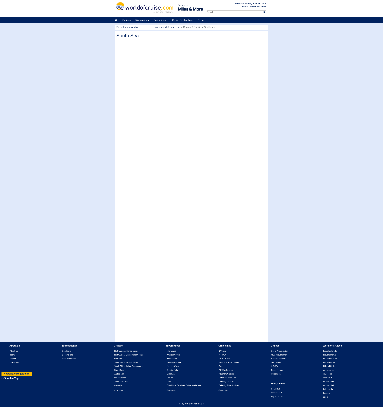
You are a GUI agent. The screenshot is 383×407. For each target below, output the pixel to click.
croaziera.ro (328, 370)
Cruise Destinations (182, 20)
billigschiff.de (329, 366)
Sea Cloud (275, 389)
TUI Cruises (276, 362)
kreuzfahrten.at (329, 355)
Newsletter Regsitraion (16, 373)
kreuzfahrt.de (329, 362)
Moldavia (170, 374)
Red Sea (118, 358)
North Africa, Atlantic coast (125, 351)
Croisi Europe (277, 370)
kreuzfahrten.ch (330, 358)
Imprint (13, 358)
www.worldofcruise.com (167, 27)
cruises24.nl (328, 385)
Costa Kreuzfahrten (279, 351)
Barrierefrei (14, 362)
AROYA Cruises (226, 370)
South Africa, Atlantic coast (126, 362)
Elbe (169, 381)
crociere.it (327, 378)
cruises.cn (327, 374)
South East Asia (121, 381)
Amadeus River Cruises (229, 362)
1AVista (222, 351)
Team (12, 355)
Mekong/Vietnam (174, 362)
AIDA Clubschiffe (278, 358)
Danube (170, 378)
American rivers (173, 355)
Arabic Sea (119, 374)
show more (118, 390)
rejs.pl (326, 397)
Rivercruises (142, 20)
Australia (118, 385)
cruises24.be (328, 381)
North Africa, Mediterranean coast (128, 355)
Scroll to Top (11, 378)
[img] (264, 12)
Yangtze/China (173, 366)
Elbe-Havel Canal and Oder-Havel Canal (184, 385)
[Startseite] (117, 20)
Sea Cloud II (276, 392)
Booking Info (67, 355)
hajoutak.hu (328, 389)
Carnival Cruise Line (227, 378)
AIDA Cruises (225, 358)
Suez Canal (119, 370)
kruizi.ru (326, 393)
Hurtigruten (276, 374)
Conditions (66, 351)
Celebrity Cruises (226, 381)
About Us (14, 351)
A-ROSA (222, 355)
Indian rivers (172, 358)
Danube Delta (172, 370)
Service (202, 20)
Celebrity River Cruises (229, 385)
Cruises (126, 20)
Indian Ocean (120, 378)
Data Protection (69, 358)
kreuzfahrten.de (330, 351)
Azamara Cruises (226, 374)
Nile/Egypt (171, 351)
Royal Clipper (277, 396)
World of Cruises (332, 345)
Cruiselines (159, 20)
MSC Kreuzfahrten (279, 355)
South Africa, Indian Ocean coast (128, 366)
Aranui (221, 366)
